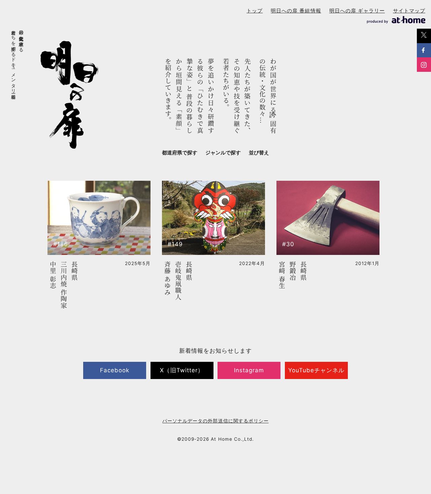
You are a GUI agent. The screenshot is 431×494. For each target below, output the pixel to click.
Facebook (114, 370)
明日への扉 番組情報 (296, 10)
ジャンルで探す (223, 152)
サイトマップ (409, 10)
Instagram (249, 370)
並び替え (259, 152)
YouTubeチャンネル (316, 370)
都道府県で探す (179, 152)
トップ (254, 10)
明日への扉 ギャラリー (357, 10)
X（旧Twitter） (181, 370)
